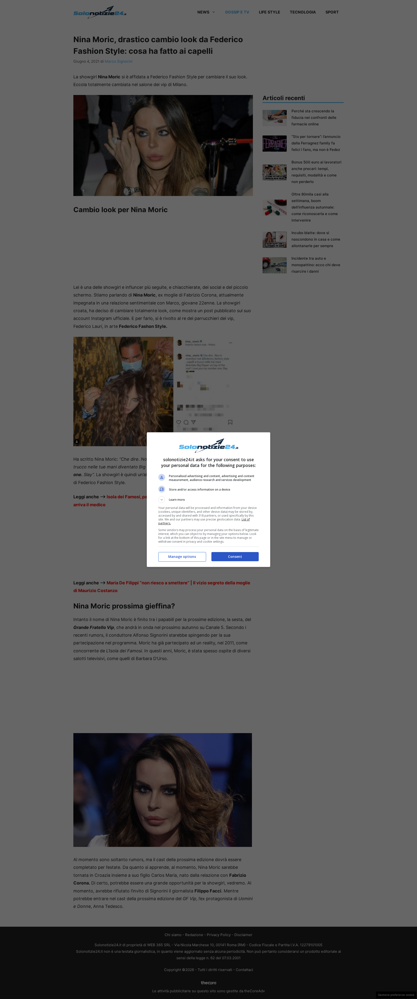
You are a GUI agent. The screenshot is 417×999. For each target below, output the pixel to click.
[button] (208, 499)
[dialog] (208, 499)
